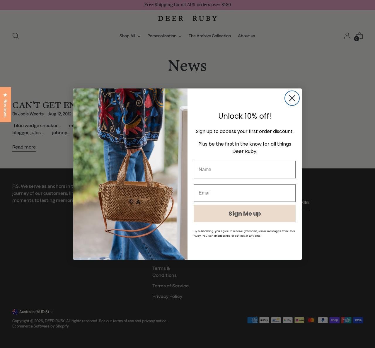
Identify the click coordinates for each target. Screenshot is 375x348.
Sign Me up (245, 213)
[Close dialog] (292, 98)
